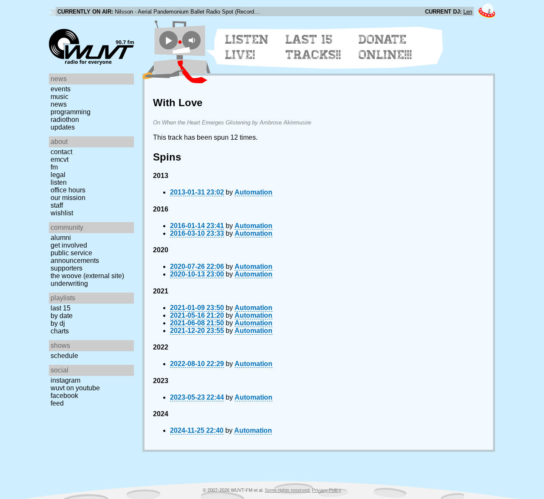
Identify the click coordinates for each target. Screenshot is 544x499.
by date (62, 315)
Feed (57, 403)
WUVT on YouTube (75, 388)
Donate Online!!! (385, 47)
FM (54, 167)
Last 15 (61, 308)
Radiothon (65, 119)
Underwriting (69, 283)
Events (61, 89)
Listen (59, 182)
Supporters (66, 268)
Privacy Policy (326, 490)
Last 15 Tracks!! (313, 47)
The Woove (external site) (87, 275)
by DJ (58, 323)
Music (59, 96)
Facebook (64, 395)
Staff (57, 205)
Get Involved (69, 245)
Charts (60, 331)
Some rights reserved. (288, 490)
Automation (253, 192)
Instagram (65, 380)
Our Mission (68, 197)
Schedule (64, 355)
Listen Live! (247, 47)
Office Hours (68, 190)
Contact (61, 151)
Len (467, 11)
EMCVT (59, 159)
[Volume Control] (192, 40)
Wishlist (62, 213)
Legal (58, 174)
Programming (71, 112)
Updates (63, 127)
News (59, 104)
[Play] (168, 40)
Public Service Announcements (75, 256)
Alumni (61, 237)
